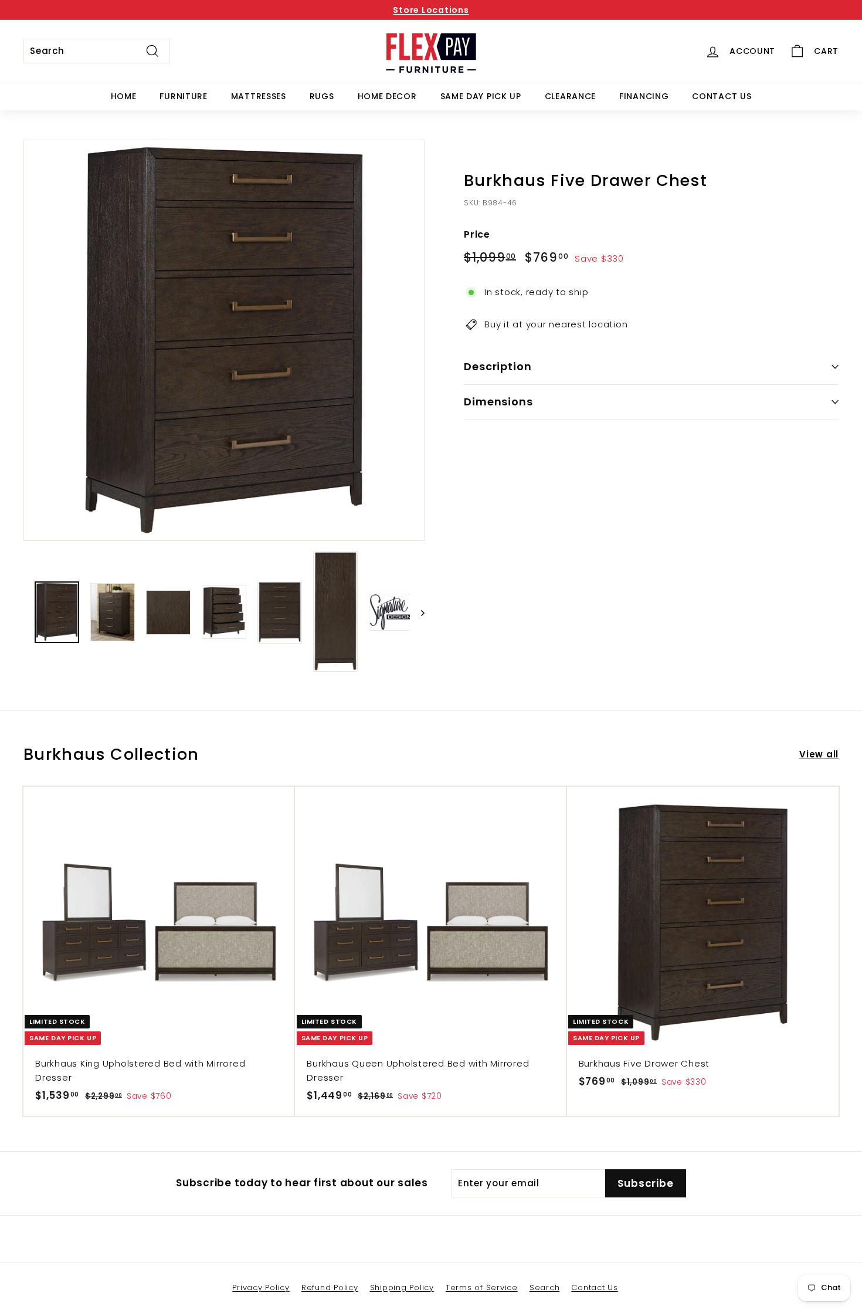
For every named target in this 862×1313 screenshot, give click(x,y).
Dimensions (498, 401)
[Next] (417, 612)
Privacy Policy (261, 1287)
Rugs (322, 96)
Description (498, 366)
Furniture (183, 96)
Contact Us (721, 96)
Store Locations (431, 10)
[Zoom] (224, 340)
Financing (643, 96)
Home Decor (387, 96)
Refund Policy (329, 1287)
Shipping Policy (402, 1287)
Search (545, 1287)
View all (819, 754)
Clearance (570, 96)
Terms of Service (482, 1287)
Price (477, 234)
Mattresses (258, 96)
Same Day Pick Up (480, 96)
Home (124, 96)
